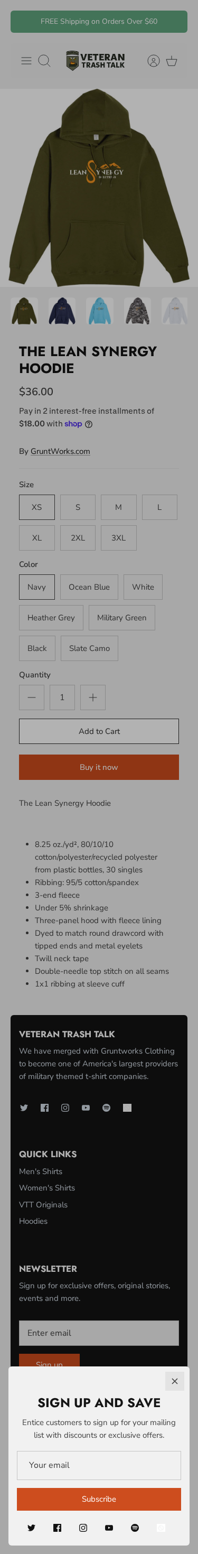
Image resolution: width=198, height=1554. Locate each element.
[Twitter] (31, 1528)
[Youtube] (109, 1528)
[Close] (174, 1381)
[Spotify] (135, 1528)
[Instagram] (83, 1528)
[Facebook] (57, 1528)
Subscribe (99, 1499)
